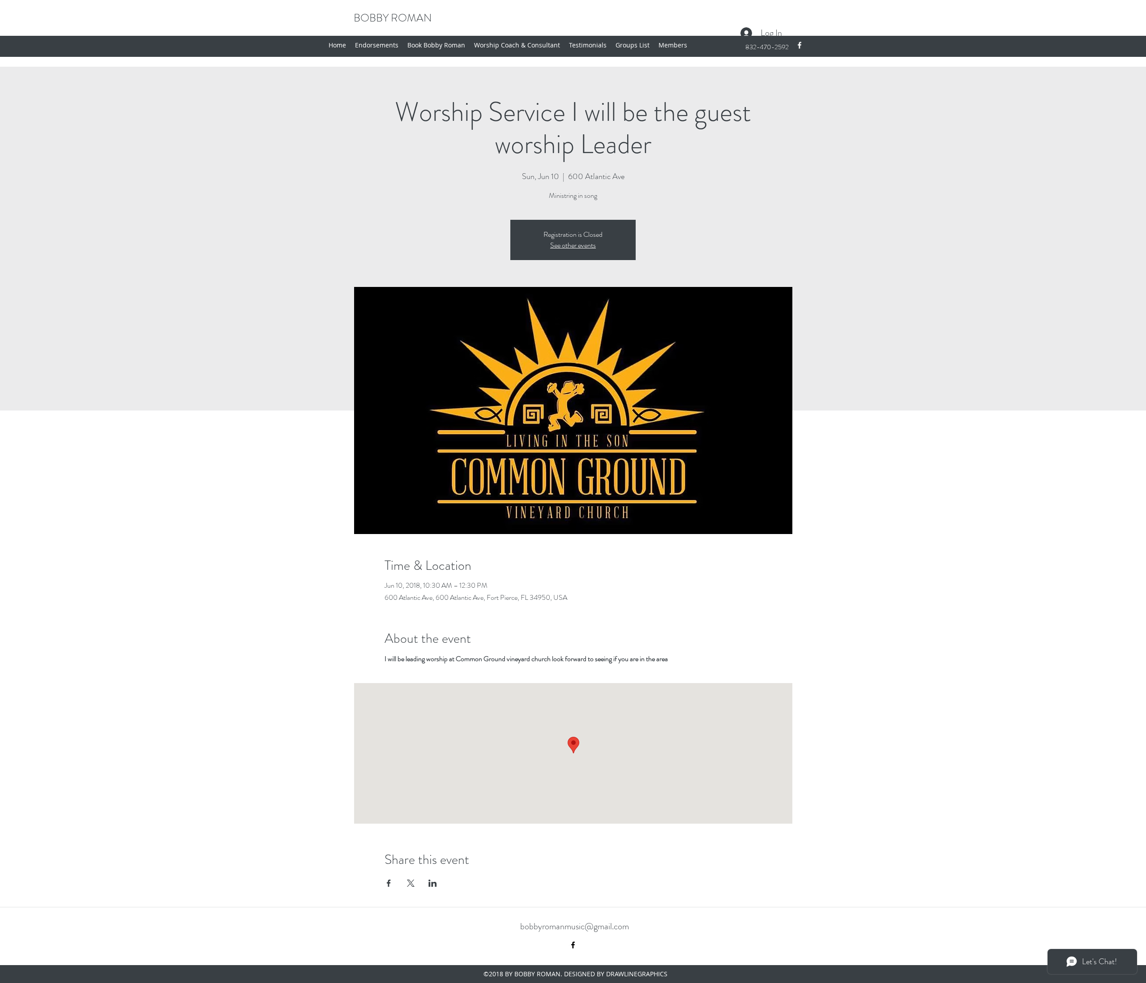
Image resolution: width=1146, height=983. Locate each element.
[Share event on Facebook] (389, 883)
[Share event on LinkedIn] (432, 883)
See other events (573, 245)
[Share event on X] (410, 883)
